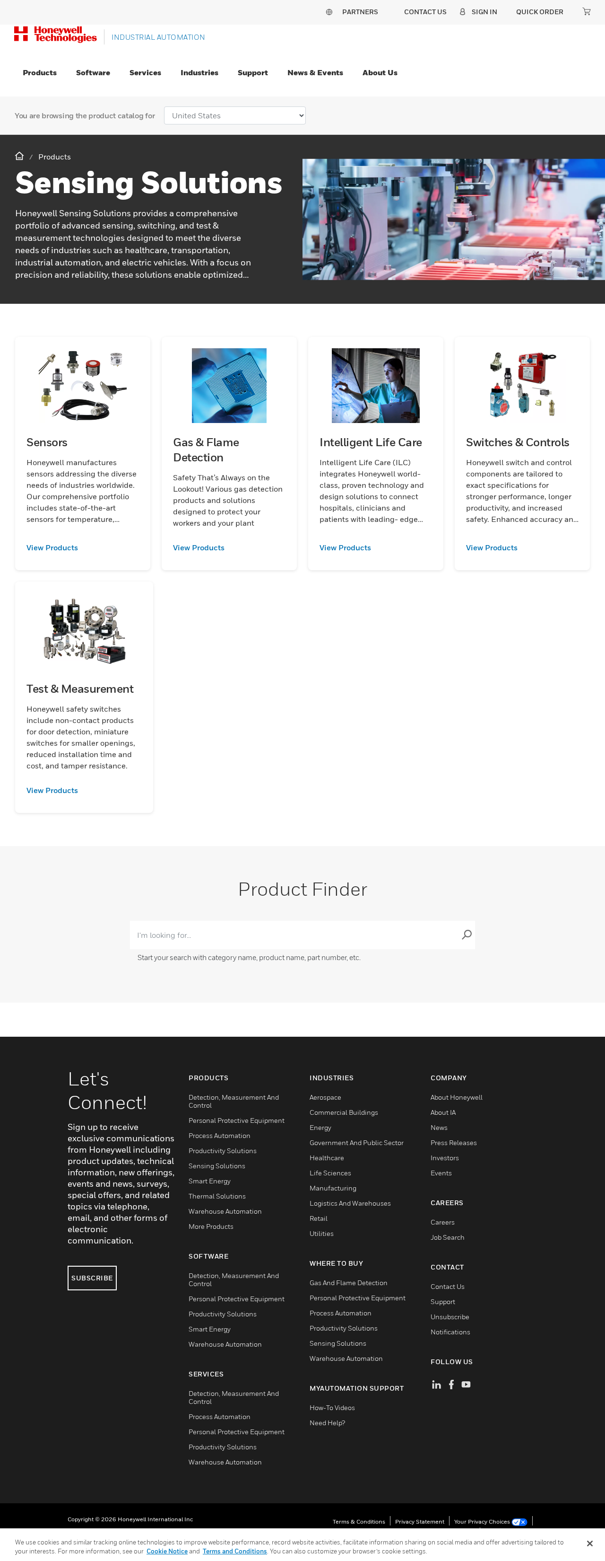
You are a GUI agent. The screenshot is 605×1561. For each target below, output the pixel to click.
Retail (319, 1218)
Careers (443, 1222)
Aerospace (325, 1097)
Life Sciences (330, 1173)
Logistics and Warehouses (350, 1203)
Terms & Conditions (359, 1521)
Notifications (450, 1332)
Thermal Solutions (217, 1196)
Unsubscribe (450, 1317)
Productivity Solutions (223, 1150)
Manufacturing (333, 1188)
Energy (320, 1127)
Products (40, 72)
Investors (445, 1158)
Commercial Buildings (344, 1112)
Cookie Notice (167, 1551)
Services (145, 72)
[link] (82, 547)
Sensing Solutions (217, 1166)
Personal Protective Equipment (237, 1120)
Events (441, 1173)
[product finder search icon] (466, 935)
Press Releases (454, 1142)
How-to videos (332, 1407)
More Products (211, 1226)
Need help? (327, 1423)
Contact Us (448, 1286)
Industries (199, 72)
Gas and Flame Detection (349, 1283)
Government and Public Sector (357, 1142)
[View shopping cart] (586, 11)
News (439, 1127)
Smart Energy (210, 1181)
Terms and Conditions (235, 1551)
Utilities (322, 1233)
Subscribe (92, 1278)
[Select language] (329, 12)
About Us (380, 72)
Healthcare (327, 1158)
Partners (360, 12)
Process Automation (220, 1135)
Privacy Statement (419, 1521)
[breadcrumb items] (20, 156)
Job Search (448, 1237)
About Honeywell (457, 1097)
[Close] (589, 1543)
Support (253, 72)
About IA (443, 1112)
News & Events (315, 72)
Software (93, 72)
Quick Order (539, 12)
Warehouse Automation (225, 1211)
